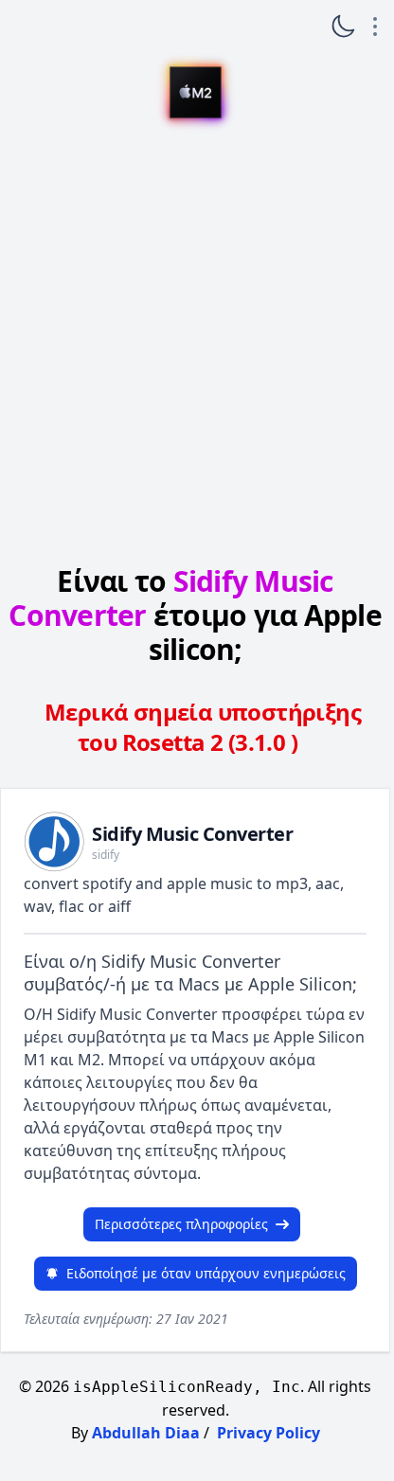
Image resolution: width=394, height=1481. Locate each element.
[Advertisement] (195, 345)
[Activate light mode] (343, 26)
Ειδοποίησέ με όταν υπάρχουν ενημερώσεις (206, 1273)
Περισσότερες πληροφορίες (181, 1224)
